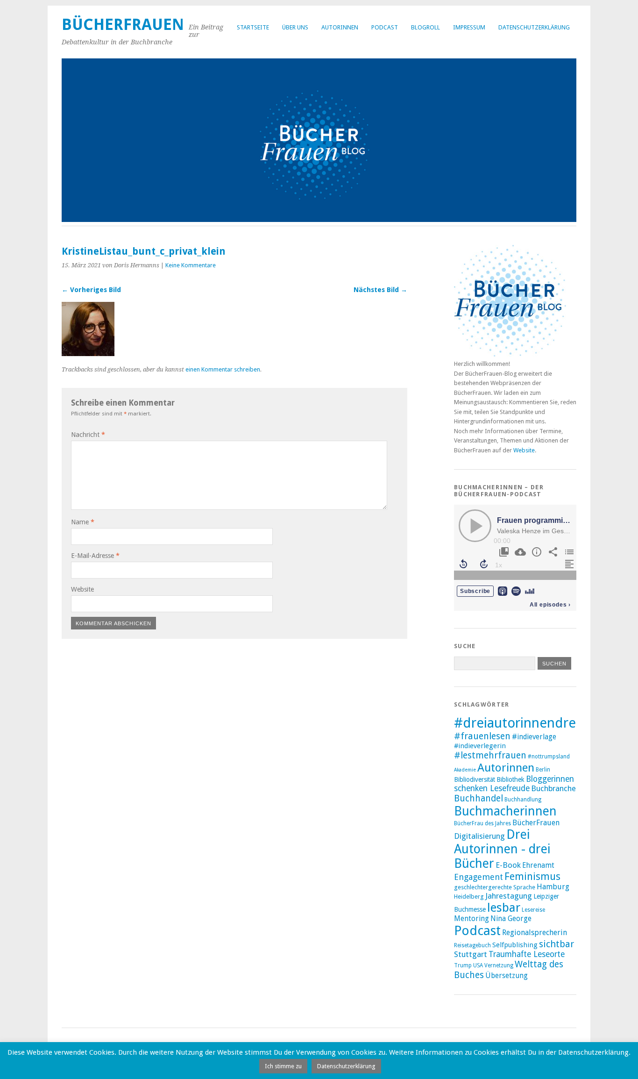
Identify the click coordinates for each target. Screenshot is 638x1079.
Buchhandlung (522, 799)
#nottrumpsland (549, 756)
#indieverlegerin (480, 746)
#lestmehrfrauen (490, 755)
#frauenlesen (482, 736)
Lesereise (533, 910)
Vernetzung (498, 965)
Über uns (295, 27)
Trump (463, 965)
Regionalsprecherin (534, 932)
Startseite (253, 27)
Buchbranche (553, 788)
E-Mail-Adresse (95, 555)
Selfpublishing (515, 945)
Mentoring (471, 919)
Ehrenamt (538, 865)
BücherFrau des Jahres (482, 823)
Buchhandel (478, 798)
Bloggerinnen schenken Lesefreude (514, 783)
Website (82, 589)
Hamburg (553, 886)
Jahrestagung (508, 895)
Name (82, 522)
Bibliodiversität (474, 779)
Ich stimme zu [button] (283, 1066)
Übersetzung (506, 976)
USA (478, 965)
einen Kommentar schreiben (222, 369)
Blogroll (425, 27)
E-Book (508, 865)
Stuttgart (470, 954)
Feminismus (532, 876)
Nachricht (88, 434)
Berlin (543, 769)
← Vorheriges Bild (91, 289)
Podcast (384, 27)
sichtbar (556, 944)
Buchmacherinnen (505, 811)
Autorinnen (339, 27)
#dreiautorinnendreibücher (538, 723)
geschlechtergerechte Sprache (494, 887)
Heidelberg (469, 896)
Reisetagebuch (472, 945)
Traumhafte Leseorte (527, 954)
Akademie (465, 770)
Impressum (469, 27)
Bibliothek (510, 779)
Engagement (478, 877)
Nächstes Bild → (380, 289)
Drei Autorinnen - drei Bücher (502, 849)
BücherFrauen (123, 24)
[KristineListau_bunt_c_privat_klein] (88, 353)
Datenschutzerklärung (534, 27)
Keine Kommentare (190, 265)
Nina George (511, 919)
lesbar (503, 907)
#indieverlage (534, 737)
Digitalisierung (479, 836)
